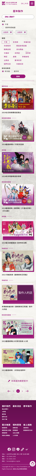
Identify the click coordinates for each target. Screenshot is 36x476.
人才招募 (15, 435)
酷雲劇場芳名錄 (27, 430)
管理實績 (15, 430)
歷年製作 (27, 406)
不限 (6, 24)
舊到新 (16, 71)
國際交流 (4, 416)
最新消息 (17, 406)
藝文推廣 (6, 425)
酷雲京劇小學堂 (6, 430)
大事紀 (4, 411)
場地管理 (17, 425)
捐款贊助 (26, 427)
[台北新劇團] (26, 449)
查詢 (18, 76)
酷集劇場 (4, 433)
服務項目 (15, 427)
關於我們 (6, 406)
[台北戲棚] (22, 449)
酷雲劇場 (4, 427)
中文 (26, 3)
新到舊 (7, 71)
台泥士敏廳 (16, 433)
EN (22, 3)
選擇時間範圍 (10, 28)
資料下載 (4, 419)
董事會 (4, 414)
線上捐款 (27, 425)
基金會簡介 (5, 409)
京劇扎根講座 (6, 435)
